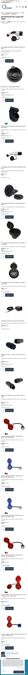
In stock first (22, 21)
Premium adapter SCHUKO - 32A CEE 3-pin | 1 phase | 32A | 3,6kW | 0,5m (12, 516)
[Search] (17, 7)
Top (3, 653)
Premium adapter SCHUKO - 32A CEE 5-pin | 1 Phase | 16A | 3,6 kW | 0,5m (12, 555)
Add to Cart (10, 61)
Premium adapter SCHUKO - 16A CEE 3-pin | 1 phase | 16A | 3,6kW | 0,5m (12, 476)
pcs (4, 61)
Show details (4, 670)
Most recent (16, 21)
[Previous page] (2, 656)
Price (12, 21)
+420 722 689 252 (9, 1)
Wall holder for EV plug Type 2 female (10, 86)
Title (6, 21)
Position (9, 21)
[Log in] (20, 7)
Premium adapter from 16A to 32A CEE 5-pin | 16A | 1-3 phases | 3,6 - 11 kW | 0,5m (14, 595)
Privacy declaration (20, 668)
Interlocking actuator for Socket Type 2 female (12, 321)
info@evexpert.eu (6, 2)
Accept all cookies (18, 672)
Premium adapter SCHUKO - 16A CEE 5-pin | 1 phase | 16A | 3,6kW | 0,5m (12, 437)
